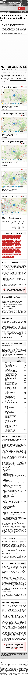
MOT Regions (5, 72)
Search (22, 8)
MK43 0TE (17, 238)
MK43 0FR (4, 240)
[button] (14, 95)
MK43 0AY (11, 247)
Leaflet (4, 103)
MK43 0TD (4, 242)
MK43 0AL (10, 249)
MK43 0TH (11, 240)
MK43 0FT (11, 236)
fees (17, 553)
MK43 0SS (11, 245)
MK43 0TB (17, 249)
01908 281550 (12, 217)
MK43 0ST (11, 242)
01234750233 (9, 107)
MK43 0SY (17, 247)
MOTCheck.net (5, 24)
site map (3, 658)
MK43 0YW (5, 254)
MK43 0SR (17, 245)
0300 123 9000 (11, 635)
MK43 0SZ (11, 252)
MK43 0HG (5, 247)
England (10, 72)
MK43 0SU (17, 240)
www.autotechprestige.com (15, 218)
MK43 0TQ (4, 236)
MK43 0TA (17, 254)
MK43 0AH (5, 252)
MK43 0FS (4, 238)
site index (3, 656)
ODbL (3, 104)
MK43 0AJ (4, 249)
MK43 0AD (11, 256)
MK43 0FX (11, 238)
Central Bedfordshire (17, 72)
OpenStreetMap (16, 103)
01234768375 (9, 190)
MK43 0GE (17, 252)
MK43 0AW (5, 256)
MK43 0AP (4, 245)
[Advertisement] (14, 50)
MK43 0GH (11, 254)
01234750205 (9, 135)
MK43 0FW (17, 236)
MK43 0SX (17, 242)
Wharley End (24, 72)
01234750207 (9, 164)
